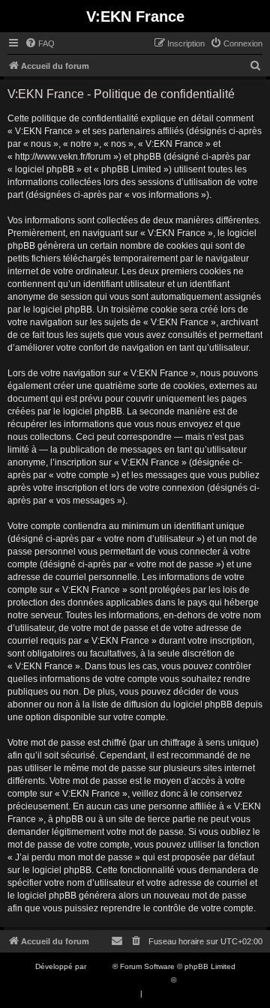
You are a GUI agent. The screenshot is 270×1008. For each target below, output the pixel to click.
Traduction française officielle (118, 980)
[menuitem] (40, 43)
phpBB (100, 966)
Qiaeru (190, 980)
